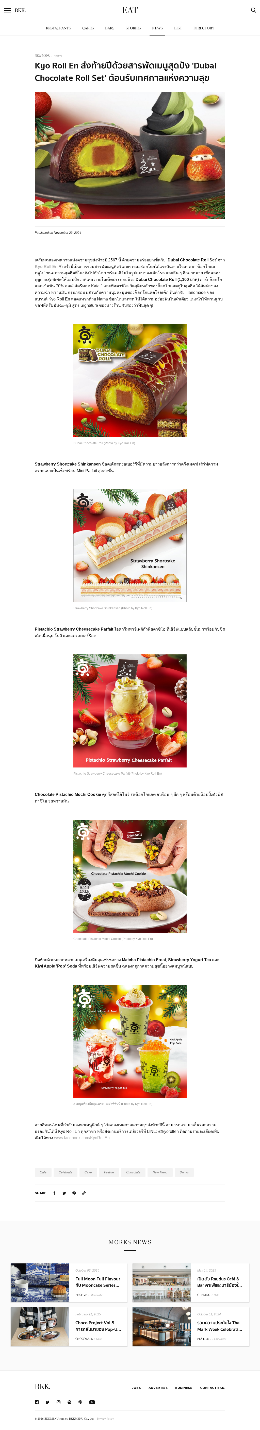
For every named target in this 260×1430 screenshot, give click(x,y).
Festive (58, 55)
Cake (88, 1172)
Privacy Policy (105, 1418)
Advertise (158, 1387)
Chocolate (133, 1172)
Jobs (136, 1387)
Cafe (43, 1172)
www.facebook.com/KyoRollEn (82, 1138)
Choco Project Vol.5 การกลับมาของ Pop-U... (98, 1326)
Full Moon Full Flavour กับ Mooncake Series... (97, 1282)
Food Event (219, 1338)
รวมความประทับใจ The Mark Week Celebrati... (219, 1326)
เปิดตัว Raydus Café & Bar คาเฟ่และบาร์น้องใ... (219, 1282)
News (157, 28)
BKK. (42, 1387)
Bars (109, 28)
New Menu (160, 1172)
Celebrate (65, 1172)
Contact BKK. (212, 1387)
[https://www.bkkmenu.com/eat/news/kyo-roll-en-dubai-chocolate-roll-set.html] (84, 1193)
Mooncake (97, 1295)
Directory (203, 28)
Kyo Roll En (46, 266)
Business (183, 1387)
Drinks (184, 1172)
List (178, 28)
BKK (20, 10)
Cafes (88, 28)
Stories (133, 28)
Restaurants (58, 28)
